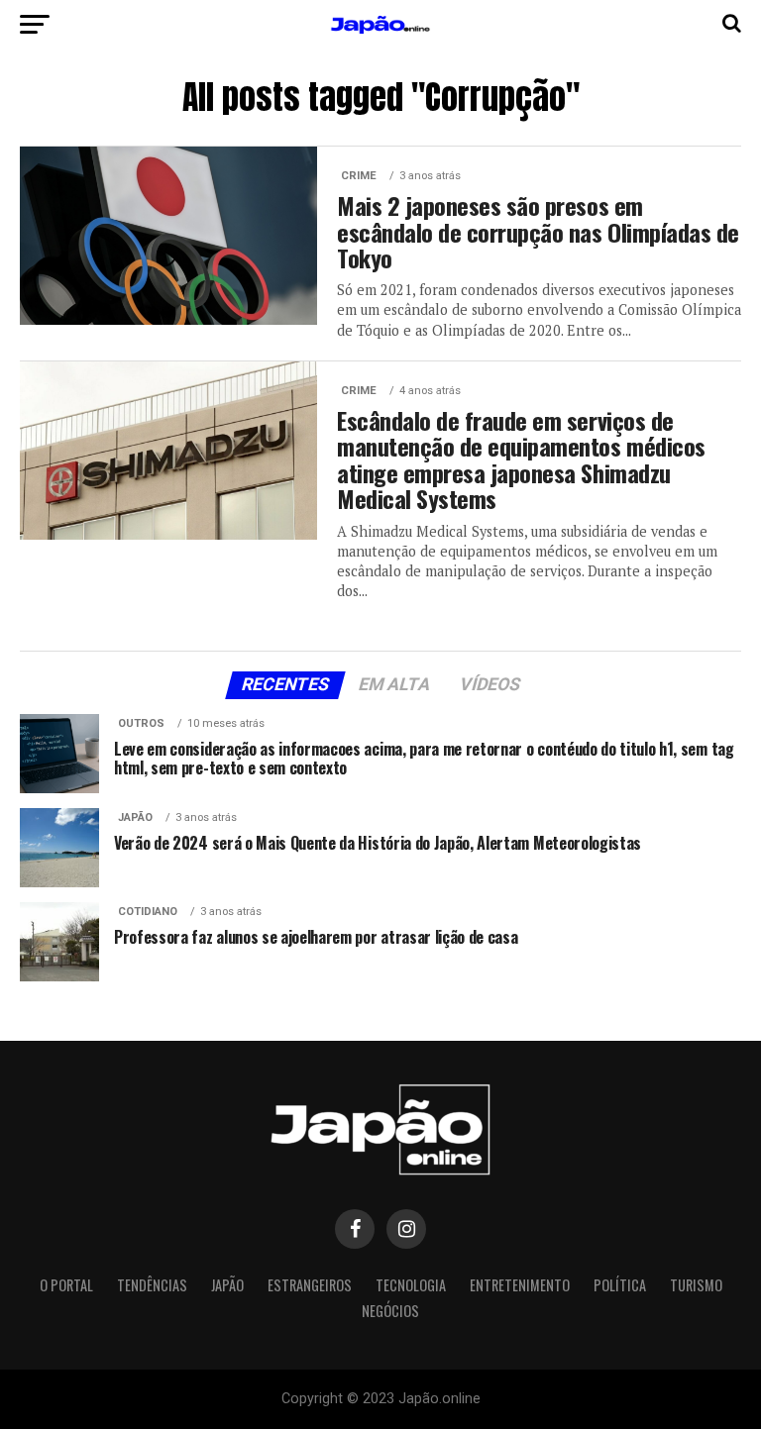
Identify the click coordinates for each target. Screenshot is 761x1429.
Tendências (152, 1285)
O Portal (66, 1285)
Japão (227, 1285)
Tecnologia (411, 1285)
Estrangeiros (310, 1285)
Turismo (696, 1285)
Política (620, 1285)
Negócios (390, 1310)
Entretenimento (520, 1285)
